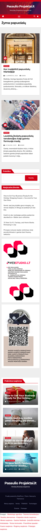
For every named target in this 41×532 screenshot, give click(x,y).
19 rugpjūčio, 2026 (14, 401)
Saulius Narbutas (20, 520)
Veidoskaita (4, 523)
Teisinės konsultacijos (31, 514)
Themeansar (20, 499)
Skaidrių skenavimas (7, 517)
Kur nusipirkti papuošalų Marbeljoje (16, 70)
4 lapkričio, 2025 (11, 75)
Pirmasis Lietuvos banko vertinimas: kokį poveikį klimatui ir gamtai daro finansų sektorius (18, 232)
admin (23, 75)
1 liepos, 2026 (12, 446)
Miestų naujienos (9, 503)
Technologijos (10, 460)
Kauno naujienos (6, 526)
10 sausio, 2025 (11, 145)
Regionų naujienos (20, 526)
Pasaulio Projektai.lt (20, 6)
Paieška (7, 171)
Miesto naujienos (6, 520)
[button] (34, 16)
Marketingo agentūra (14, 514)
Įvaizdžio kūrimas (33, 520)
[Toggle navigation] (19, 16)
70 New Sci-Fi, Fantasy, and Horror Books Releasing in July (18, 466)
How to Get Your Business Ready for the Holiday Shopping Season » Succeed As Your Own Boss (20, 198)
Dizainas (6, 66)
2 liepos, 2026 (12, 424)
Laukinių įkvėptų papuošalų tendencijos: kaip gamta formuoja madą (18, 139)
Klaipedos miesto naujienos (26, 517)
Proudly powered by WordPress (14, 496)
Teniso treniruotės (16, 523)
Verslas (8, 392)
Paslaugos (24, 508)
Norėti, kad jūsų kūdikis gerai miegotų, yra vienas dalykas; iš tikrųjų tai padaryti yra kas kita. (19, 208)
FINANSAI (24, 503)
